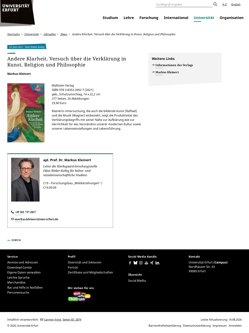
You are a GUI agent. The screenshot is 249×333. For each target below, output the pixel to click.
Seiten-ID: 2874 (72, 319)
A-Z (224, 4)
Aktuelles (49, 34)
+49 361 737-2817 (25, 212)
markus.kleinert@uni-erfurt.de (36, 219)
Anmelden (235, 325)
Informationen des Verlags (174, 65)
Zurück (16, 240)
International (176, 17)
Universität (204, 17)
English (235, 4)
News (63, 34)
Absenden (215, 4)
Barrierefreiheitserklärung (165, 325)
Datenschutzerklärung (197, 325)
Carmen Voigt (52, 319)
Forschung (148, 17)
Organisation (232, 17)
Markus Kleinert (167, 72)
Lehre (129, 17)
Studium (110, 17)
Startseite (13, 34)
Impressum (220, 325)
